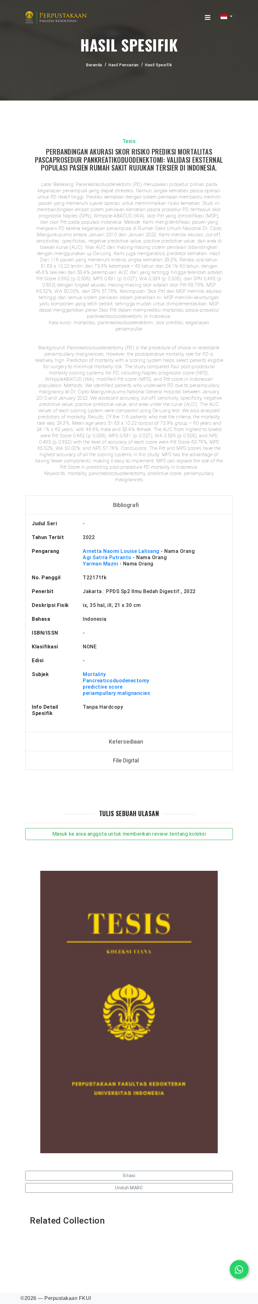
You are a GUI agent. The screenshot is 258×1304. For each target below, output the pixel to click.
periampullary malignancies (116, 693)
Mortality (94, 674)
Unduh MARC (129, 1187)
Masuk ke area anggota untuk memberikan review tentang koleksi (129, 834)
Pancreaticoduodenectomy (116, 681)
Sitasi (129, 1175)
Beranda (94, 65)
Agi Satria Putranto (107, 557)
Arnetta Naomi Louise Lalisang (121, 551)
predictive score (102, 687)
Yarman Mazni (100, 564)
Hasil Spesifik (158, 65)
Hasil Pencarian (124, 65)
